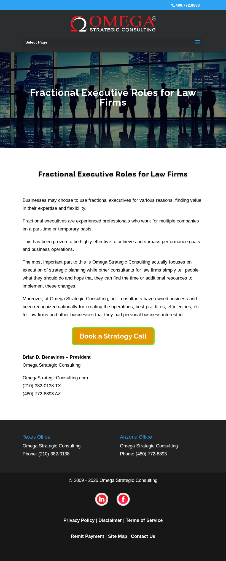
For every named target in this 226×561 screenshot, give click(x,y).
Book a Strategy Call (113, 336)
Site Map (117, 536)
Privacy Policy (79, 520)
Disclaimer (110, 520)
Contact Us (143, 536)
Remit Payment (87, 536)
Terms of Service (144, 520)
